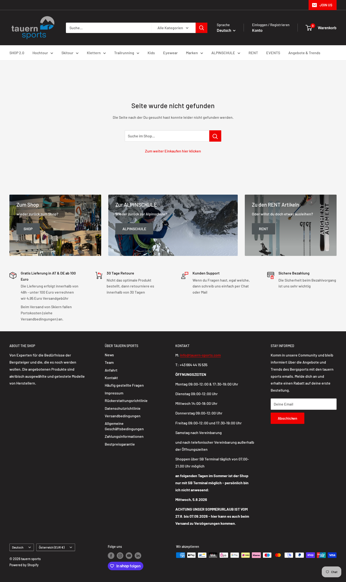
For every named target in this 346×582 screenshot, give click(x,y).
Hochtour (40, 52)
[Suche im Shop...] (215, 136)
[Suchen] (201, 28)
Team (109, 362)
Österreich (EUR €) (51, 547)
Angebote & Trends (304, 52)
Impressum (114, 393)
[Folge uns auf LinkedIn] (138, 555)
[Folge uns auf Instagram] (120, 555)
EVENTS (273, 52)
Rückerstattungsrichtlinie (126, 400)
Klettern (94, 52)
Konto (257, 30)
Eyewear (170, 52)
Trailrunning (124, 52)
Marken (192, 52)
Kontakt (111, 377)
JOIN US (326, 5)
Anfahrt (111, 370)
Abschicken (287, 418)
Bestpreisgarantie (120, 444)
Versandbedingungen (123, 416)
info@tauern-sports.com (200, 355)
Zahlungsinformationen (124, 436)
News (109, 354)
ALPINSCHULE (223, 52)
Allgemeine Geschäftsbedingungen (124, 426)
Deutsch (17, 547)
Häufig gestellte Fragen (124, 385)
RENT (253, 52)
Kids (151, 52)
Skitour (67, 52)
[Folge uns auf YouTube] (129, 555)
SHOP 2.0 (16, 52)
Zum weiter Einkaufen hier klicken (173, 151)
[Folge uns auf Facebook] (111, 555)
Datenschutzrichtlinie (123, 408)
